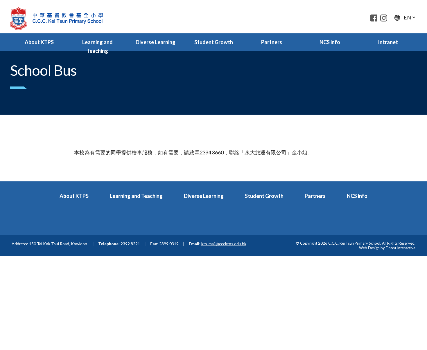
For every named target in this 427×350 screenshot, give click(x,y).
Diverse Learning (155, 42)
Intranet (388, 42)
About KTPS (39, 42)
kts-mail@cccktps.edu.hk (223, 243)
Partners (271, 42)
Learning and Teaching (97, 46)
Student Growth (213, 42)
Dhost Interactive (400, 248)
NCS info (330, 42)
